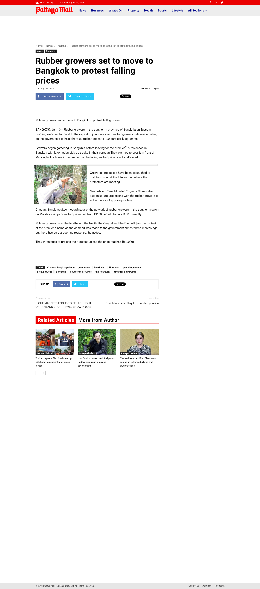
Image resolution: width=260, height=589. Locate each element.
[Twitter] (221, 2)
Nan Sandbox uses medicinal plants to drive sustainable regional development (96, 361)
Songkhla (61, 271)
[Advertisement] (130, 28)
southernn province (81, 271)
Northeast (114, 267)
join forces (84, 267)
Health (148, 10)
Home (39, 45)
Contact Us (194, 585)
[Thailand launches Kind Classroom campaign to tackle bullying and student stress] (139, 342)
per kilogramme (132, 267)
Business (97, 10)
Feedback (219, 585)
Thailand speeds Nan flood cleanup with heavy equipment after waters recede (53, 361)
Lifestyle (177, 10)
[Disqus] (97, 431)
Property (133, 10)
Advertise (207, 585)
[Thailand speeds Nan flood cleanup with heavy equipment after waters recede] (55, 342)
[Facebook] (210, 2)
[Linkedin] (216, 2)
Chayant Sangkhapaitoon (61, 267)
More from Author (98, 320)
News (82, 10)
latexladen (99, 267)
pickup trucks (44, 271)
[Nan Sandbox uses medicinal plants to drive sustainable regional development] (97, 342)
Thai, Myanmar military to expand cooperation (132, 303)
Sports (162, 10)
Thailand (51, 51)
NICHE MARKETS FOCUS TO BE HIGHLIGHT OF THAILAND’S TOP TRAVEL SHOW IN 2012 (63, 304)
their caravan (103, 271)
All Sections (196, 10)
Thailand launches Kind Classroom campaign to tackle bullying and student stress (138, 361)
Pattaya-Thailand (45, 353)
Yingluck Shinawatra (125, 271)
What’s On (116, 10)
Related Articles (56, 320)
